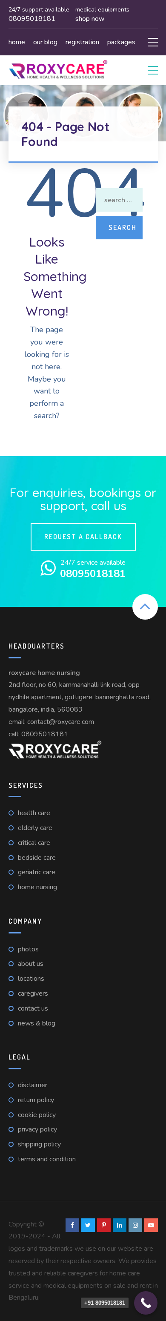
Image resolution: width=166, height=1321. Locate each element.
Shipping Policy (39, 1144)
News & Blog (36, 1023)
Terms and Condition (47, 1159)
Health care (34, 813)
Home (17, 42)
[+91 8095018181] (145, 1303)
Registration (82, 42)
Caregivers (33, 993)
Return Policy (36, 1100)
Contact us (33, 1008)
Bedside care (37, 857)
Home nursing (37, 887)
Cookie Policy (37, 1115)
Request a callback (83, 536)
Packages (121, 42)
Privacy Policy (37, 1129)
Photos (28, 949)
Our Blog (45, 42)
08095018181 (44, 734)
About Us (30, 963)
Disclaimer (32, 1085)
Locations (31, 978)
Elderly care (35, 828)
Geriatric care (36, 872)
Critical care (34, 842)
